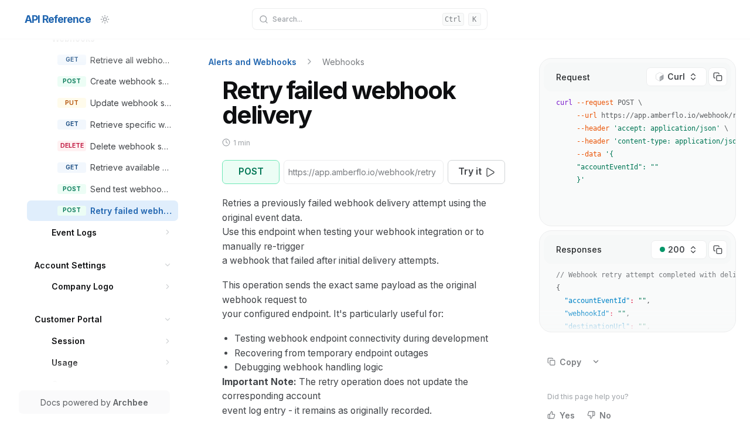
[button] (168, 232)
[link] (119, 60)
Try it (470, 171)
